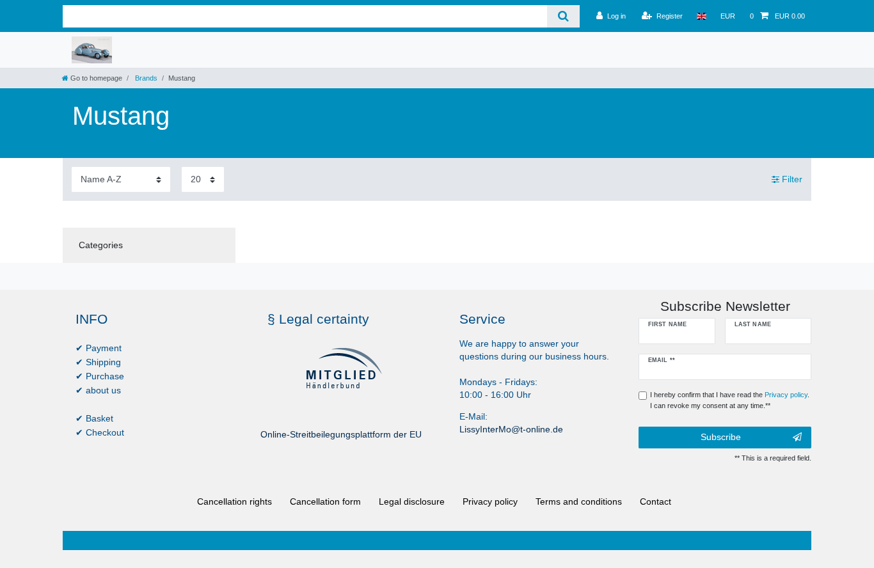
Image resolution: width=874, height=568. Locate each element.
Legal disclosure (412, 501)
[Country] (701, 16)
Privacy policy (490, 501)
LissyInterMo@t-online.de (511, 429)
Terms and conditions (579, 501)
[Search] (563, 16)
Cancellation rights (234, 501)
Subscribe (721, 437)
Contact (655, 501)
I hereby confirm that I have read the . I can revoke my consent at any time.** (729, 400)
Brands (145, 78)
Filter (790, 179)
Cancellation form (325, 501)
